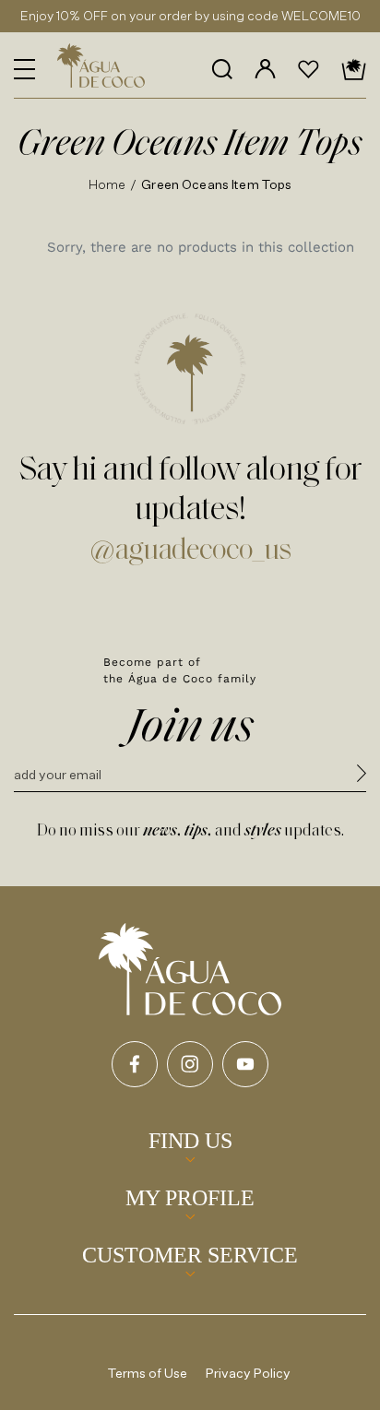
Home (107, 184)
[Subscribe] (361, 776)
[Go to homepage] (190, 969)
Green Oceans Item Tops (216, 184)
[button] (24, 69)
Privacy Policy (248, 1372)
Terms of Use (147, 1372)
